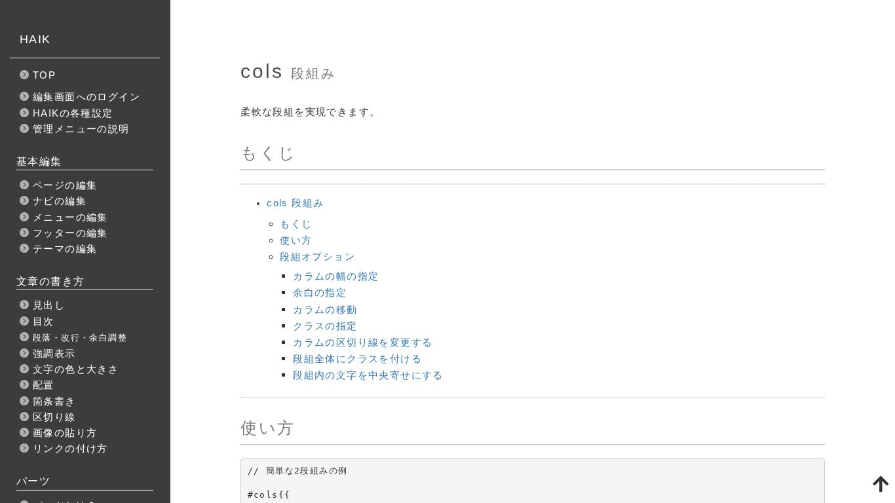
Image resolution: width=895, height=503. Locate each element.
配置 (43, 384)
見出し (49, 304)
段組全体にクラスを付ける (357, 358)
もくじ (296, 223)
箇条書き (54, 401)
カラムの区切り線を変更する (362, 342)
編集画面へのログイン (86, 96)
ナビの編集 (59, 200)
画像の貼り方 (65, 432)
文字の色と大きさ (76, 369)
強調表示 (54, 353)
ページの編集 (65, 185)
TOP (44, 75)
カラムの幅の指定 (336, 276)
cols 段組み (295, 202)
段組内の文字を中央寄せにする (368, 375)
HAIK (35, 39)
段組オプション (317, 256)
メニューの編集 (70, 217)
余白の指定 (320, 292)
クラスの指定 (325, 325)
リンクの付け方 (70, 448)
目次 (43, 321)
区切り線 (54, 416)
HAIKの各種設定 (73, 113)
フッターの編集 (70, 232)
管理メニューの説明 (81, 128)
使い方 (296, 240)
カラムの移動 (325, 309)
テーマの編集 (65, 248)
